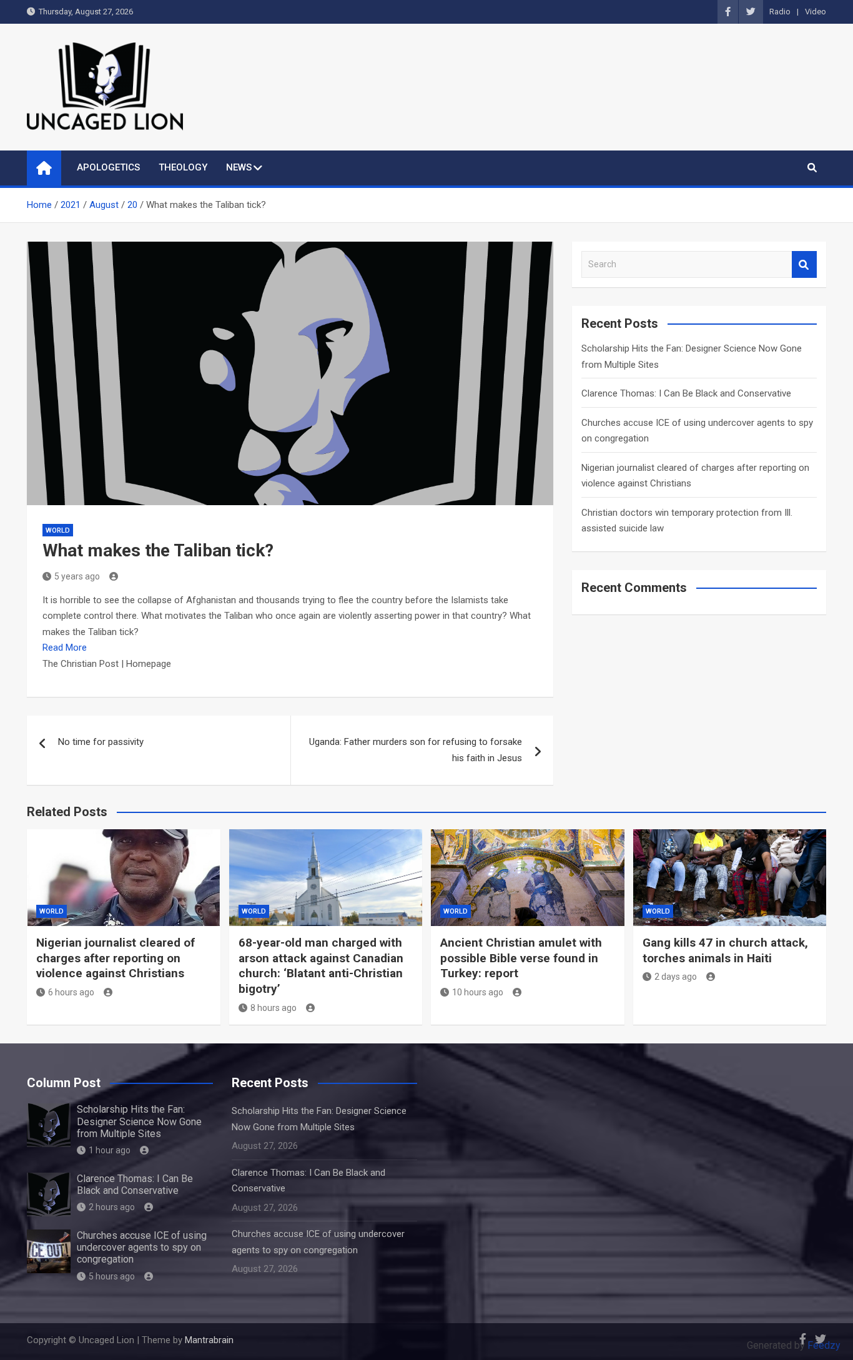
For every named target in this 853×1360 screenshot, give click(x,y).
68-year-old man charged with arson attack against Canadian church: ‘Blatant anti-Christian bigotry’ (321, 965)
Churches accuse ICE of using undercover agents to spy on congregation (142, 1247)
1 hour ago (110, 1150)
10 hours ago (477, 992)
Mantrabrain (209, 1340)
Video (815, 11)
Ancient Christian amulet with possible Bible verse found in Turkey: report (521, 957)
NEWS (239, 167)
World (58, 530)
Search (804, 264)
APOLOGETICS (108, 167)
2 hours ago (112, 1207)
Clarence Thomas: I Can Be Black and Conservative (686, 393)
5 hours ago (112, 1276)
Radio (780, 11)
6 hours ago (71, 992)
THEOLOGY (183, 167)
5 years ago (77, 576)
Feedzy (824, 1345)
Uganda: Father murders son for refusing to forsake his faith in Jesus (415, 750)
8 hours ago (273, 1008)
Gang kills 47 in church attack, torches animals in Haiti (725, 950)
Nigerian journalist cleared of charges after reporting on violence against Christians (115, 957)
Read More (64, 647)
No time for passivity (101, 741)
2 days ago (675, 977)
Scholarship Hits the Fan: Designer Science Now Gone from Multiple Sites (139, 1121)
